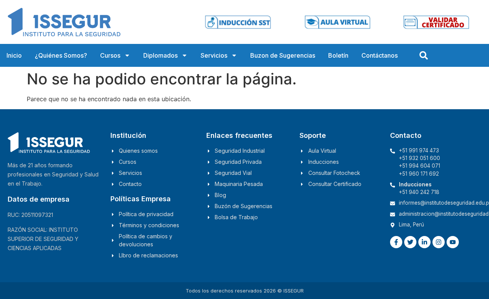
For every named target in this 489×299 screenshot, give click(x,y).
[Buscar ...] (423, 55)
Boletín (338, 55)
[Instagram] (438, 242)
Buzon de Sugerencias (282, 55)
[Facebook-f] (396, 242)
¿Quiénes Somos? (61, 55)
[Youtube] (453, 242)
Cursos (110, 55)
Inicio (14, 55)
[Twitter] (410, 242)
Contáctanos (379, 55)
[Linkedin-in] (424, 242)
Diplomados (160, 55)
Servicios (214, 55)
